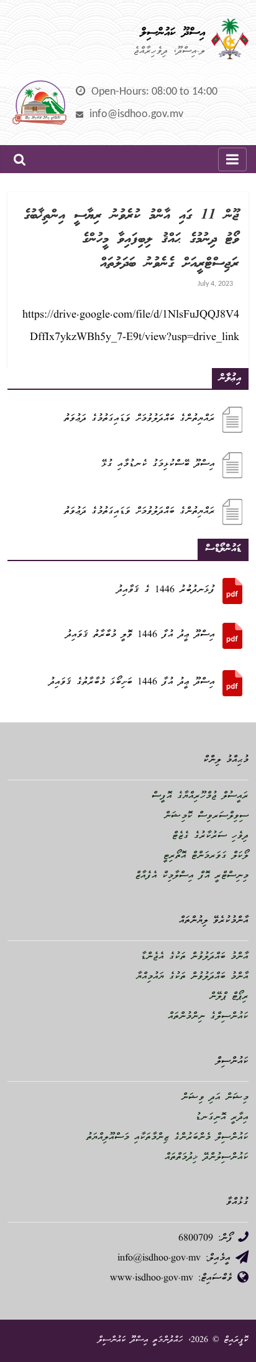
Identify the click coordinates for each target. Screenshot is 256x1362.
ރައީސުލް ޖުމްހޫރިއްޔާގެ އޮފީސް (200, 796)
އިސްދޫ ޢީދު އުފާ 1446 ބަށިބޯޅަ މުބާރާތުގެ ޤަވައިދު (132, 682)
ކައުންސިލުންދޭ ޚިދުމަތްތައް (207, 1157)
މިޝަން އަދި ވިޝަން (215, 1097)
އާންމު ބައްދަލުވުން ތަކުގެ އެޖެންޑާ (194, 957)
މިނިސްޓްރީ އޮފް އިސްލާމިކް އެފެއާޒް (192, 876)
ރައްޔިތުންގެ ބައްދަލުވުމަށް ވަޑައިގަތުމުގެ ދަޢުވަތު (139, 419)
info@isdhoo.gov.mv (136, 114)
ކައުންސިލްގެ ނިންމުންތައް (208, 1017)
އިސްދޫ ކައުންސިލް (172, 33)
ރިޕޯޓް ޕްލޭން (229, 997)
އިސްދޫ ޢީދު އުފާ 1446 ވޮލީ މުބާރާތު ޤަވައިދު (140, 635)
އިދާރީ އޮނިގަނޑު (222, 1117)
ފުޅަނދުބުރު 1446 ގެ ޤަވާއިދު (166, 590)
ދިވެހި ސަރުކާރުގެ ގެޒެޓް (210, 836)
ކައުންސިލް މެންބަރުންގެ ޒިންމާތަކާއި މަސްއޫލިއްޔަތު (167, 1137)
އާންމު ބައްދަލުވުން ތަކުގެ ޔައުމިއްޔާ (192, 977)
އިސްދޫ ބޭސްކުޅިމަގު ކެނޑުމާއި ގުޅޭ (158, 464)
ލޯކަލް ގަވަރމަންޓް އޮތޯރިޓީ (206, 856)
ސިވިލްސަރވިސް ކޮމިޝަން (206, 816)
